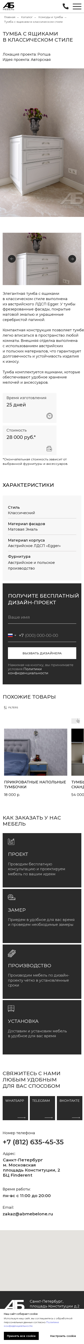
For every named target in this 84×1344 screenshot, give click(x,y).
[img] (9, 6)
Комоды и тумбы (50, 17)
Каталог (27, 17)
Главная (9, 17)
